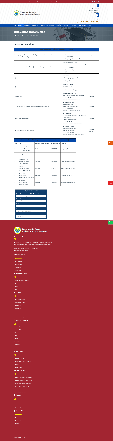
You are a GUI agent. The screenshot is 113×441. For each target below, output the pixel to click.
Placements (65, 25)
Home (16, 25)
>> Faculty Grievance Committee (23, 380)
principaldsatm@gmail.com (74, 59)
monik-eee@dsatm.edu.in (68, 161)
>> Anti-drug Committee (20, 392)
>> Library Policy (18, 308)
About (20, 25)
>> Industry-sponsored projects (22, 361)
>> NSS (15, 336)
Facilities (73, 25)
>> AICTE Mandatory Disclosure (22, 280)
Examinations (44, 25)
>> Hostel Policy (18, 305)
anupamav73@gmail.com (74, 123)
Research (51, 25)
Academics (35, 25)
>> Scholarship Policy (19, 302)
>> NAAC (16, 286)
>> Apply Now (17, 270)
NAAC (57, 25)
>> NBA (15, 289)
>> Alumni (16, 342)
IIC (60, 25)
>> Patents (17, 364)
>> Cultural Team (18, 330)
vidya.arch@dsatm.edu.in (68, 168)
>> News (16, 418)
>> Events (16, 423)
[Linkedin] (96, 1)
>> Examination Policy (19, 299)
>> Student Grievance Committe (23, 383)
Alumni (84, 25)
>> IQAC (16, 283)
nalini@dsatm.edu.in (66, 175)
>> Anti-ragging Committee (21, 386)
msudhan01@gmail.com (73, 99)
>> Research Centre (19, 358)
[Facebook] (92, 1)
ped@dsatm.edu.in (72, 81)
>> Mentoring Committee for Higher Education (26, 389)
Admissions (27, 25)
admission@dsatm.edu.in (68, 182)
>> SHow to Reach (18, 405)
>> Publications (18, 367)
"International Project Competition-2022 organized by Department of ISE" (53, 1)
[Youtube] (94, 1)
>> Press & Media (18, 421)
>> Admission (17, 267)
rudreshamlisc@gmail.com (74, 90)
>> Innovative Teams (19, 327)
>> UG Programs (18, 261)
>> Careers (17, 344)
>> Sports (16, 333)
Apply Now (110, 182)
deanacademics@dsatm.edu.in (75, 134)
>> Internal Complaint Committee (23, 377)
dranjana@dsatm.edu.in (73, 110)
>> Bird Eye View (18, 408)
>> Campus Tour (18, 402)
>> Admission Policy (19, 311)
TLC (79, 25)
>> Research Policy (19, 317)
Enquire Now (111, 143)
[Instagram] (98, 1)
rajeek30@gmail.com (66, 155)
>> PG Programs (18, 264)
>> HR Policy (17, 314)
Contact (88, 25)
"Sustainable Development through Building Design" (17, 1)
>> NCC (16, 339)
